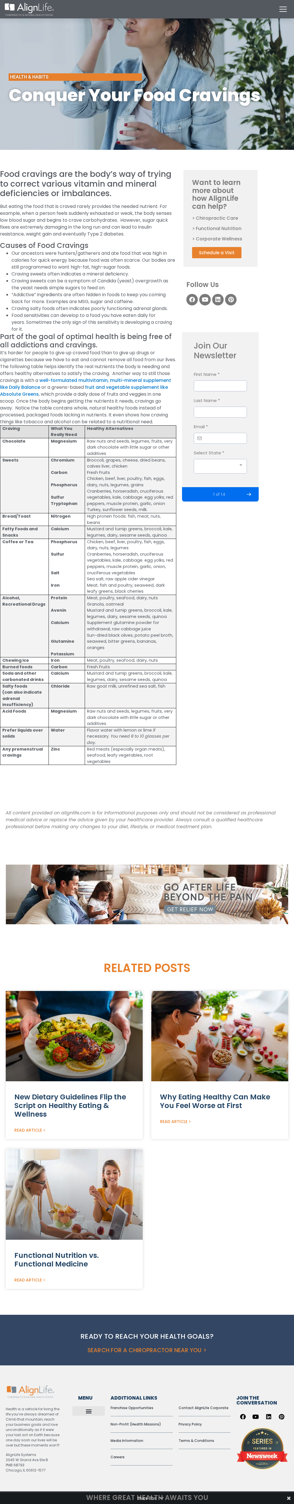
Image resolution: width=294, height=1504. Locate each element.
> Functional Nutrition (216, 228)
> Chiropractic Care (215, 218)
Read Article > (29, 1130)
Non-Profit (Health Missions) (136, 1424)
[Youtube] (205, 299)
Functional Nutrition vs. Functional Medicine (56, 1259)
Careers (118, 1457)
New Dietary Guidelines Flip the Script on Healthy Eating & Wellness (70, 1105)
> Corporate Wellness (217, 239)
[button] (88, 1411)
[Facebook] (192, 299)
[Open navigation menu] (283, 9)
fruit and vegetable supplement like (126, 387)
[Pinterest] (231, 299)
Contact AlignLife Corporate (204, 1407)
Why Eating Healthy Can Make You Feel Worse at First (215, 1101)
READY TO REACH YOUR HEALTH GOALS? (146, 1336)
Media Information (127, 1440)
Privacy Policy (190, 1424)
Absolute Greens (19, 394)
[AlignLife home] (29, 9)
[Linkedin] (218, 299)
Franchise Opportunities (132, 1407)
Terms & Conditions (196, 1440)
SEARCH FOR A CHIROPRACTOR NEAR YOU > (147, 1350)
